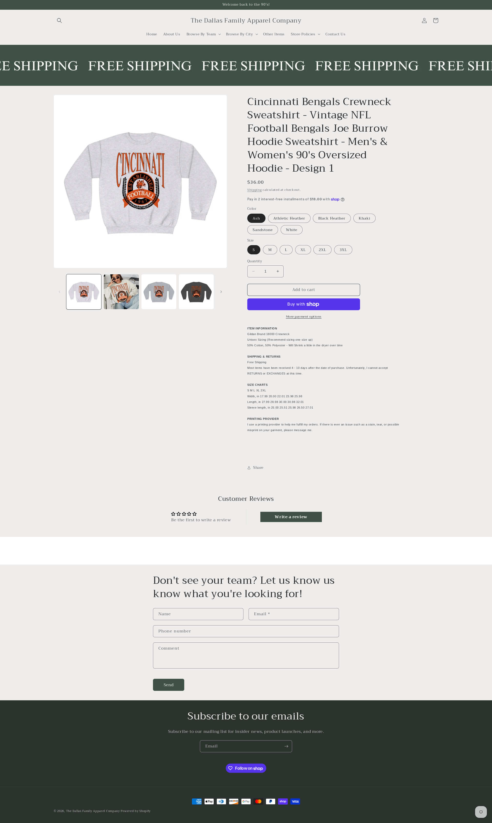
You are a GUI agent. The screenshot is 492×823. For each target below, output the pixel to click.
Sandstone (263, 230)
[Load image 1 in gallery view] (83, 291)
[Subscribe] (286, 746)
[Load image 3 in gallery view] (158, 291)
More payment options (304, 316)
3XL (343, 250)
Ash (256, 218)
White (291, 230)
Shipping (254, 189)
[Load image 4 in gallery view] (196, 291)
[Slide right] (221, 291)
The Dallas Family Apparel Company (93, 811)
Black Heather (331, 218)
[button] (59, 20)
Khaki (364, 218)
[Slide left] (59, 291)
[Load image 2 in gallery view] (121, 291)
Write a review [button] (291, 516)
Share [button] (258, 467)
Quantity (254, 261)
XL (303, 250)
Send (169, 685)
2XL (322, 250)
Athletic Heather (289, 218)
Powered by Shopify (136, 811)
